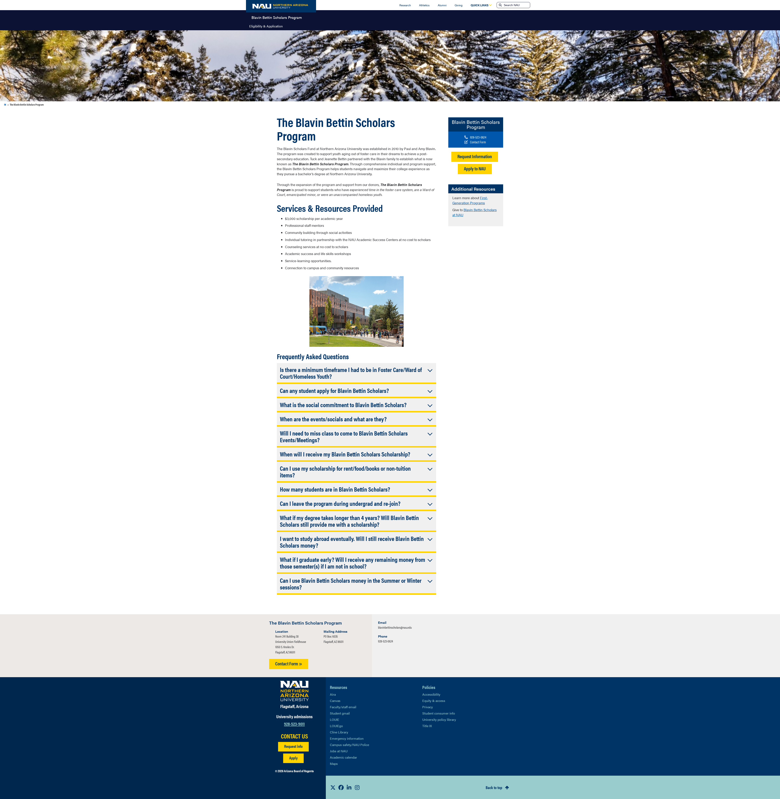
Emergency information (347, 738)
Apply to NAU (475, 168)
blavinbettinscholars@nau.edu (395, 627)
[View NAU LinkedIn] (349, 787)
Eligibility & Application (266, 26)
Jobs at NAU (339, 751)
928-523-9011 (294, 723)
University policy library (439, 719)
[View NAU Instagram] (357, 787)
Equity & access (433, 701)
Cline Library (339, 732)
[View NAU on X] (333, 787)
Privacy (427, 707)
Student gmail (340, 713)
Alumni (442, 5)
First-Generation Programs (470, 200)
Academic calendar (343, 757)
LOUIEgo (336, 726)
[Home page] (281, 6)
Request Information (474, 156)
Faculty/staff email (343, 707)
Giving (459, 5)
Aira (333, 694)
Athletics (424, 5)
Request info (293, 746)
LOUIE (334, 719)
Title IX (427, 726)
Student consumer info (438, 713)
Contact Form (287, 663)
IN (5, 104)
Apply (293, 758)
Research (405, 5)
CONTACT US (294, 736)
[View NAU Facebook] (341, 787)
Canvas (335, 701)
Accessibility (431, 694)
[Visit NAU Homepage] (294, 691)
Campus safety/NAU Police (349, 745)
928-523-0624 (385, 641)
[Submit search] (500, 5)
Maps (334, 763)
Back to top (494, 787)
